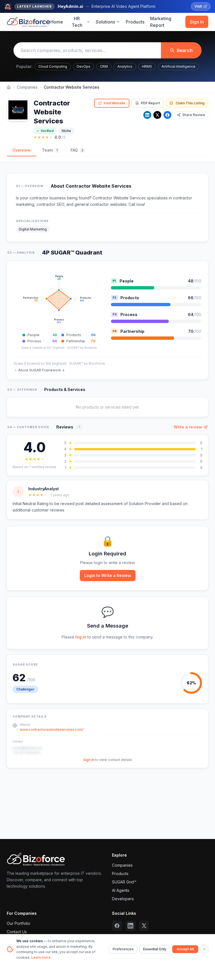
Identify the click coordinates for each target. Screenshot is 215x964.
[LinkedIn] (147, 115)
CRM (104, 66)
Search (185, 50)
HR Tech (77, 22)
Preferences (123, 949)
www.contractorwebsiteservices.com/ (51, 729)
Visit (198, 6)
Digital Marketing (33, 229)
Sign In (197, 22)
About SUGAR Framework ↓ (41, 370)
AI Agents (120, 890)
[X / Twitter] (157, 115)
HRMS (147, 66)
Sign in (88, 760)
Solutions (105, 22)
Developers (123, 898)
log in (80, 637)
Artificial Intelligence (178, 66)
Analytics (124, 66)
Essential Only (154, 949)
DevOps (83, 66)
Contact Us (17, 931)
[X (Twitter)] (144, 926)
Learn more (41, 957)
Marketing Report (160, 22)
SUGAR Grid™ (124, 882)
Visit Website (114, 103)
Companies (27, 87)
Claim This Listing (190, 103)
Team (50, 150)
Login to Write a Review (107, 575)
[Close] (204, 949)
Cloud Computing (52, 66)
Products (135, 22)
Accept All (185, 949)
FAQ (77, 150)
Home (56, 22)
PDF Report (150, 103)
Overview (21, 150)
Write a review (188, 427)
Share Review (193, 115)
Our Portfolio (18, 923)
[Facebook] (167, 115)
